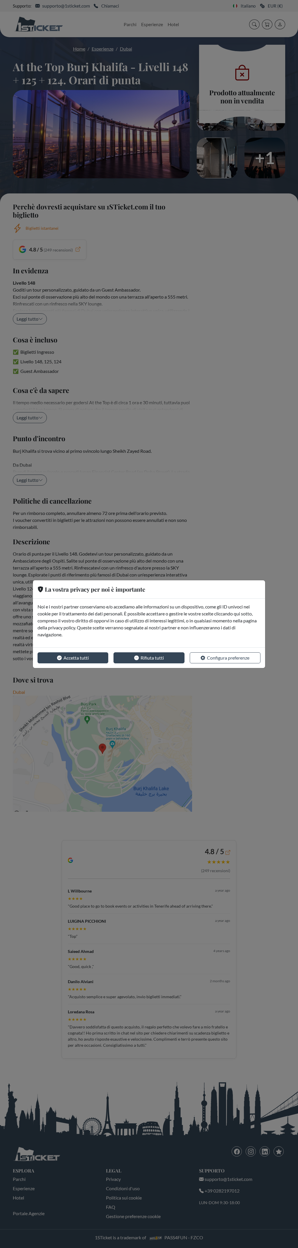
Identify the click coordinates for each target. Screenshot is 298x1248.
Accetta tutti (76, 657)
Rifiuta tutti (152, 657)
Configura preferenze (228, 657)
